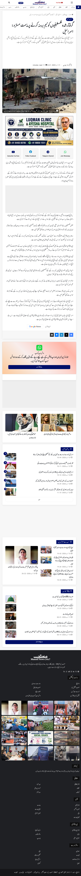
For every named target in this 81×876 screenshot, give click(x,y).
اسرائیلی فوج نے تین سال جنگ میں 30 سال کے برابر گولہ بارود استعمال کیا (56, 472)
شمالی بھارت (77, 817)
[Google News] (35, 326)
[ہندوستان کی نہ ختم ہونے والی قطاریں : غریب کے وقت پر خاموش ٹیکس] (10, 625)
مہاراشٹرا (38, 792)
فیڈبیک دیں (21, 872)
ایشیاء (48, 7)
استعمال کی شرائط (28, 872)
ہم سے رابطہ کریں (75, 691)
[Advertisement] (39, 55)
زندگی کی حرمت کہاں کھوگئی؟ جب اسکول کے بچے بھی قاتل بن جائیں (57, 605)
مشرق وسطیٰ (40, 7)
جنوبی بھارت (37, 809)
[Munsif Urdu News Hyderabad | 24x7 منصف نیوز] (40, 2)
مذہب (10, 7)
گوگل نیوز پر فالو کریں (75, 695)
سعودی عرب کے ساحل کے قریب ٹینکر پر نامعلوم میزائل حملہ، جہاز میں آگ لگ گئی (54, 481)
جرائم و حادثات (76, 859)
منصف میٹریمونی (36, 687)
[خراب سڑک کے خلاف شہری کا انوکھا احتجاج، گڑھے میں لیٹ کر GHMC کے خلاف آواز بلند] (67, 738)
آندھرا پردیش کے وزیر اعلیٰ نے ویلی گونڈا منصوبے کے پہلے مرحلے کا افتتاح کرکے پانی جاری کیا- (63, 574)
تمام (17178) (39, 642)
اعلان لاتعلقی (44, 872)
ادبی (39, 851)
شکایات (16, 872)
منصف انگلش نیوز (75, 687)
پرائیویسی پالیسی (37, 872)
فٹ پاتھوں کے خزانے (68, 614)
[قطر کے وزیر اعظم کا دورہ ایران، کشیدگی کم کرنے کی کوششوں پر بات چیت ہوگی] (10, 465)
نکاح (78, 863)
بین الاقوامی (65, 14)
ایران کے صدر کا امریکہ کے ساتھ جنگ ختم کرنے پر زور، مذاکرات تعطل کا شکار (56, 489)
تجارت (78, 855)
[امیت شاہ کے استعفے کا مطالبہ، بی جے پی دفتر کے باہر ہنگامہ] (14, 738)
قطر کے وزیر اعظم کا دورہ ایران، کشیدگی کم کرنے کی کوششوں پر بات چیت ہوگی (55, 463)
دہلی (79, 813)
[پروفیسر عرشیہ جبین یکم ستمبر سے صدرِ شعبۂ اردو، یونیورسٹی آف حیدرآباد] (14, 708)
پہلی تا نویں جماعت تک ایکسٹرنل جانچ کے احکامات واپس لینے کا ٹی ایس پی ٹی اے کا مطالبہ (63, 561)
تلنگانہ (66, 7)
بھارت (38, 805)
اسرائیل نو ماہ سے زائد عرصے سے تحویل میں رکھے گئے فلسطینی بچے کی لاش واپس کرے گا (53, 454)
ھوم (70, 14)
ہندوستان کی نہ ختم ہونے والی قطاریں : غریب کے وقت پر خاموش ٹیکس (57, 623)
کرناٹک (78, 792)
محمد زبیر (64, 65)
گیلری (39, 863)
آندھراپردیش (37, 788)
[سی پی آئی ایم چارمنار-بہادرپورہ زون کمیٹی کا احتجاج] (46, 549)
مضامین (78, 851)
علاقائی (60, 7)
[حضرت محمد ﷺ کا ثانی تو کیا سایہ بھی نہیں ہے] (10, 599)
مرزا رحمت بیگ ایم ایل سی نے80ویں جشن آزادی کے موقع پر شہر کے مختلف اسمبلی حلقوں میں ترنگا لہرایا (49, 631)
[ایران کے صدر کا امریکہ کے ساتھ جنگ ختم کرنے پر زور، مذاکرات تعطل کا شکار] (10, 492)
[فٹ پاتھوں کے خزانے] (10, 616)
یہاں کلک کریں (39, 367)
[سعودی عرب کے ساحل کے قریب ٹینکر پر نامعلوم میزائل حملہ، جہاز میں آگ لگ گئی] (10, 483)
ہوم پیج (78, 683)
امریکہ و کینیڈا (32, 7)
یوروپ (24, 7)
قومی (54, 7)
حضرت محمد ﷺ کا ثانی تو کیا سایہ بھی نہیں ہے (62, 596)
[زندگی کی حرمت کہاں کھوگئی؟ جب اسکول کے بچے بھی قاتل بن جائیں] (10, 607)
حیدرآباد (73, 7)
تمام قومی (77, 805)
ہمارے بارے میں (36, 683)
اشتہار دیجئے (37, 691)
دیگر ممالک (17, 7)
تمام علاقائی (77, 784)
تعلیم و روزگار (37, 855)
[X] (76, 671)
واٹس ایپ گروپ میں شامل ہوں (33, 695)
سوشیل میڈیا (37, 859)
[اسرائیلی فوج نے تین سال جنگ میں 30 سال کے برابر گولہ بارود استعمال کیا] (10, 474)
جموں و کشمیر (77, 809)
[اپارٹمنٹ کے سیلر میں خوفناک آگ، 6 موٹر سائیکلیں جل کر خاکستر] (67, 753)
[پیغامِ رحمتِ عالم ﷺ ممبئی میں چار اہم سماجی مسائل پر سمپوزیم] (40, 738)
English (21, 3)
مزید (39, 499)
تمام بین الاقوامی (76, 830)
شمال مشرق (37, 813)
